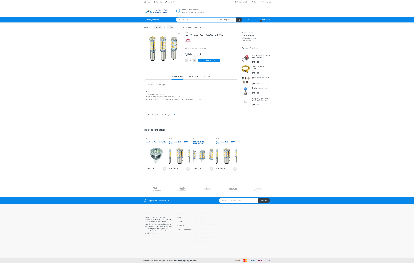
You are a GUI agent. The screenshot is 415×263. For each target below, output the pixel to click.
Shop (255, 2)
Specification (193, 77)
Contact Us (170, 2)
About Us (159, 2)
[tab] (177, 77)
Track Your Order (242, 2)
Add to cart (210, 60)
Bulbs (170, 27)
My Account (267, 2)
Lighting (158, 27)
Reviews (207, 77)
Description (177, 77)
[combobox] (197, 20)
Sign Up (264, 200)
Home (148, 2)
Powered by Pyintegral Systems (185, 261)
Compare (203, 48)
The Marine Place (151, 261)
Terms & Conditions (184, 230)
